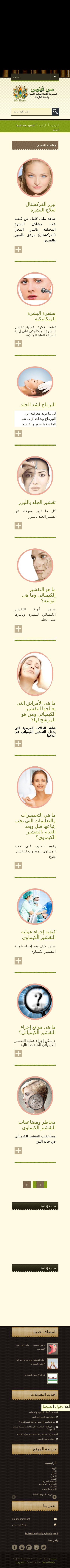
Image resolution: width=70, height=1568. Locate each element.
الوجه (54, 1468)
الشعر (54, 1479)
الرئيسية (54, 125)
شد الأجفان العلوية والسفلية (42, 1412)
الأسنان (53, 1486)
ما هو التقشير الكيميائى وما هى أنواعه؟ (39, 594)
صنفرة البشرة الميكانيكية (41, 315)
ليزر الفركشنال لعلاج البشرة (41, 206)
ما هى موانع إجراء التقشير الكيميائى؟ (37, 1029)
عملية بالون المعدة (46, 1439)
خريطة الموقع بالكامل (42, 1494)
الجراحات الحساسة (48, 1484)
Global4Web (48, 1562)
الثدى (54, 1471)
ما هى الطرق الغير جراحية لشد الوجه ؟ (37, 1422)
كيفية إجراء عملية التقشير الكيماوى (38, 934)
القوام (54, 1473)
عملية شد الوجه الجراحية (43, 1417)
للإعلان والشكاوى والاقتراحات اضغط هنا (41, 1533)
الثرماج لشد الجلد (38, 404)
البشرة (42, 125)
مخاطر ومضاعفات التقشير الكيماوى (37, 1124)
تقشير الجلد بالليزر (37, 501)
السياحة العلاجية (49, 1489)
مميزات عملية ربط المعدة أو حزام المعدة (36, 1434)
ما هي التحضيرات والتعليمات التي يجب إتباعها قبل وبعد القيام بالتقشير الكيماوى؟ (35, 825)
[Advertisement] (35, 35)
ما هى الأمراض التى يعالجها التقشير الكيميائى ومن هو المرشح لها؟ (36, 711)
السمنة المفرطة (49, 1481)
